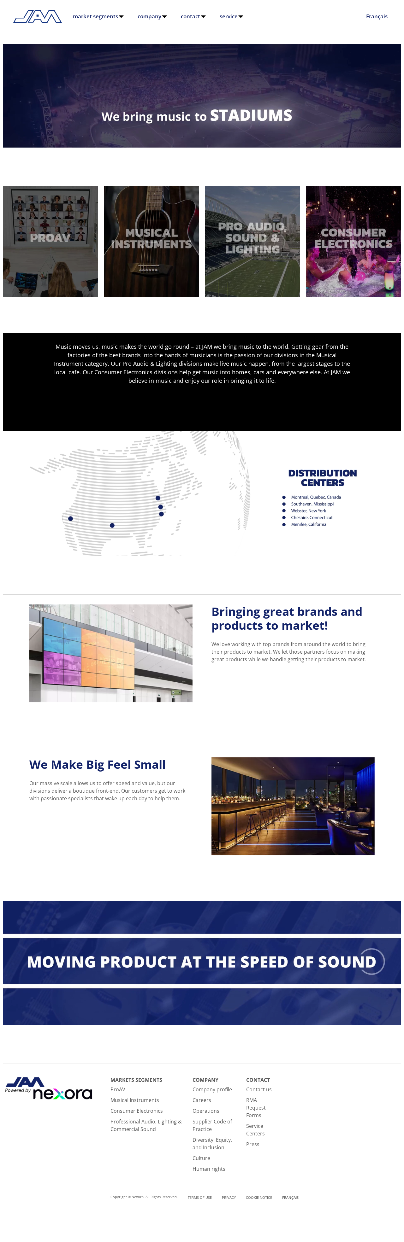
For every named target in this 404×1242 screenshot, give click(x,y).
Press (252, 1144)
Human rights (209, 1168)
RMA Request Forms (256, 1108)
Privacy (229, 1197)
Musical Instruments (134, 1100)
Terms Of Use (200, 1197)
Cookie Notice (259, 1197)
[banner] (202, 145)
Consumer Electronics (136, 1110)
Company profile (212, 1089)
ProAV (117, 1089)
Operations (206, 1110)
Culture (201, 1158)
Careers (202, 1100)
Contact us (259, 1089)
